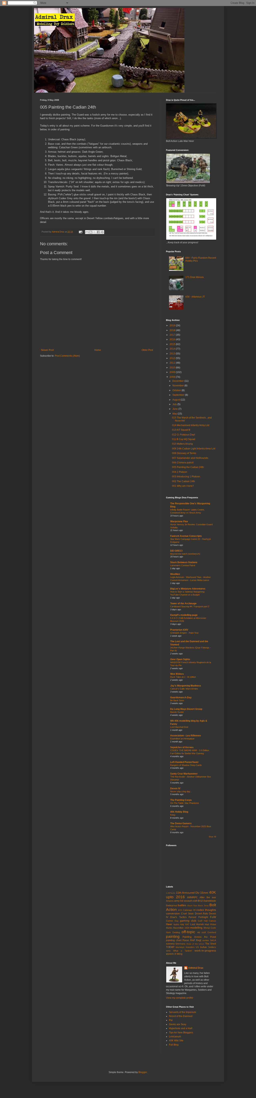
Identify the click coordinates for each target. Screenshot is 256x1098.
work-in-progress (205, 950)
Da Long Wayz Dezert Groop (186, 709)
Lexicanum (175, 1036)
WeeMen (175, 574)
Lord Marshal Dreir (179, 727)
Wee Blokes (177, 674)
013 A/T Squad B (181, 429)
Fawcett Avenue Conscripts (186, 536)
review (205, 940)
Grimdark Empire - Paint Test (184, 633)
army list (178, 900)
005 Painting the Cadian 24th (188, 467)
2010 (173, 367)
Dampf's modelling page (184, 615)
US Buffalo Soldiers (206, 947)
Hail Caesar (210, 921)
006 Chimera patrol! (183, 462)
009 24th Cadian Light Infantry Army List (193, 448)
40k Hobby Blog (179, 811)
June (175, 409)
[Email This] (87, 232)
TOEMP (170, 947)
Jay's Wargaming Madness (185, 685)
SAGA (213, 940)
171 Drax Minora (194, 277)
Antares (170, 901)
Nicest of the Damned (180, 1016)
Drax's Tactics (178, 917)
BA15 (201, 900)
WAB (168, 951)
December (178, 381)
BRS (180, 910)
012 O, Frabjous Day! (183, 434)
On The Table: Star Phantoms (184, 803)
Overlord (211, 932)
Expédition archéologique (182, 738)
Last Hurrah (197, 924)
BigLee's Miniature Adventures (187, 588)
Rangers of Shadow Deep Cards (186, 765)
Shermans (180, 944)
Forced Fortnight (198, 917)
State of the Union (195, 944)
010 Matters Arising (182, 443)
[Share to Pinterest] (102, 232)
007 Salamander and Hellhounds (190, 458)
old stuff (201, 932)
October (177, 390)
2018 (173, 330)
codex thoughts (206, 909)
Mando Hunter (177, 712)
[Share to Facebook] (98, 232)
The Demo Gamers (181, 823)
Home (97, 350)
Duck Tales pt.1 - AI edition (183, 677)
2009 (173, 372)
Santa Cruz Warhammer (184, 773)
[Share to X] (95, 232)
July (174, 404)
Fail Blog (174, 1044)
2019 (173, 325)
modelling (196, 927)
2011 (173, 362)
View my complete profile (179, 997)
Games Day (172, 921)
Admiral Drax (195, 967)
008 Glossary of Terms (184, 453)
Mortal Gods (210, 928)
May (175, 413)
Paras (186, 940)
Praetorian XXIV (179, 629)
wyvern (170, 954)
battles (182, 905)
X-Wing (178, 954)
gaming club (188, 920)
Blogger (142, 1072)
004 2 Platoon (179, 472)
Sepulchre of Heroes (182, 747)
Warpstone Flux (179, 521)
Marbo (169, 928)
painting (173, 936)
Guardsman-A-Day (181, 697)
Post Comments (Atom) (67, 355)
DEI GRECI (176, 550)
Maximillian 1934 (181, 928)
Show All (212, 837)
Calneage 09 (189, 910)
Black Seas (203, 905)
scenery (170, 943)
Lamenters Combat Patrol (182, 565)
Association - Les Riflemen (185, 735)
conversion (173, 913)
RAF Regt (195, 940)
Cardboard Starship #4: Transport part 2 (189, 606)
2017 (173, 334)
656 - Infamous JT (195, 296)
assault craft (190, 900)
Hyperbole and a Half (180, 1028)
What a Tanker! (182, 951)
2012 (173, 358)
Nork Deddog (173, 932)
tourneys (180, 947)
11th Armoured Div (187, 892)
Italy (182, 924)
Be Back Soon (177, 700)
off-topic (188, 932)
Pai (171, 1020)
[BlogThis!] (91, 232)
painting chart (173, 940)
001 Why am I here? (183, 486)
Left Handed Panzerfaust (184, 762)
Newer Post (47, 350)
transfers (190, 947)
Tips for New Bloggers (181, 1032)
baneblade (210, 900)
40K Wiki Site (176, 1040)
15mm (204, 892)
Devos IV (175, 788)
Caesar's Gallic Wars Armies (184, 688)
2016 (173, 339)
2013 (173, 353)
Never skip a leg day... (181, 791)
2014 (173, 348)
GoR (200, 921)
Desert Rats (201, 913)
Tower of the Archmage (183, 603)
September (178, 395)
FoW (213, 917)
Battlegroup (171, 905)
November (178, 385)
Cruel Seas (187, 913)
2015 (173, 344)
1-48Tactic (170, 893)
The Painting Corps (181, 800)
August (176, 399)
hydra (176, 924)
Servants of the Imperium (182, 1012)
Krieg (172, 815)
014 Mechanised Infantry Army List (190, 425)
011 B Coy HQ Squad (183, 439)
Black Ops (192, 905)
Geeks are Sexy (177, 1024)
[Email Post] (80, 231)
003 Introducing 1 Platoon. (186, 476)
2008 (173, 377)
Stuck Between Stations (183, 562)
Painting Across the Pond (199, 937)
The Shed (210, 943)
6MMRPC (192, 897)
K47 (187, 924)
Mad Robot (210, 924)
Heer (169, 924)
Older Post (147, 350)
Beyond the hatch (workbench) (185, 554)
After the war (208, 897)
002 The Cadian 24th (183, 481)
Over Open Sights (180, 659)
